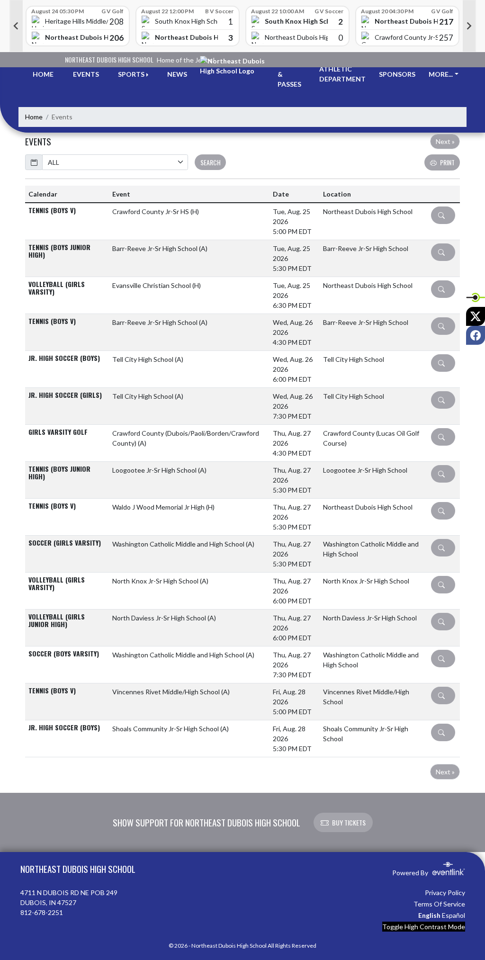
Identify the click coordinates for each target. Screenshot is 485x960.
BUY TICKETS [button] (349, 822)
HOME (43, 74)
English (429, 915)
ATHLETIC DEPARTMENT (342, 74)
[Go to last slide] (16, 26)
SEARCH (210, 162)
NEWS (177, 74)
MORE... (441, 74)
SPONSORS (397, 74)
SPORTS (131, 74)
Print (447, 162)
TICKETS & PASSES (292, 74)
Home (34, 117)
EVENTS (86, 74)
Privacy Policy (445, 892)
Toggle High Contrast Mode (423, 927)
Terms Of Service (439, 904)
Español (453, 915)
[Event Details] (443, 215)
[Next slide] (469, 26)
